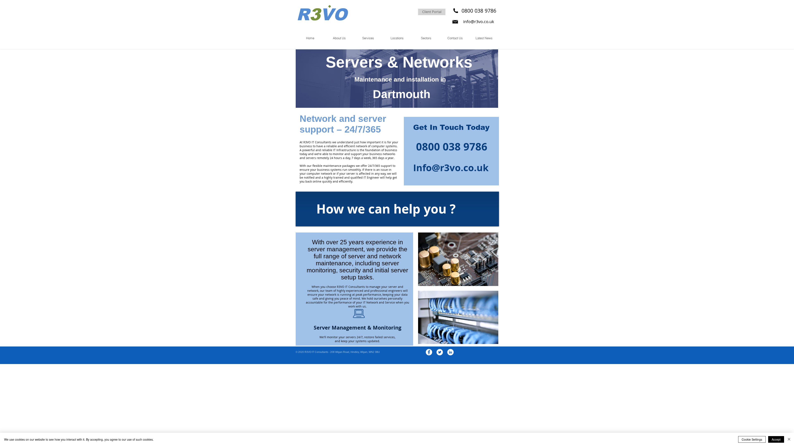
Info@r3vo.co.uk (451, 167)
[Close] (789, 439)
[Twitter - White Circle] (439, 352)
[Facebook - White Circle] (429, 352)
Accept (776, 439)
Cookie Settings (752, 439)
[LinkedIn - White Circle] (450, 352)
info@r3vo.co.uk (478, 21)
